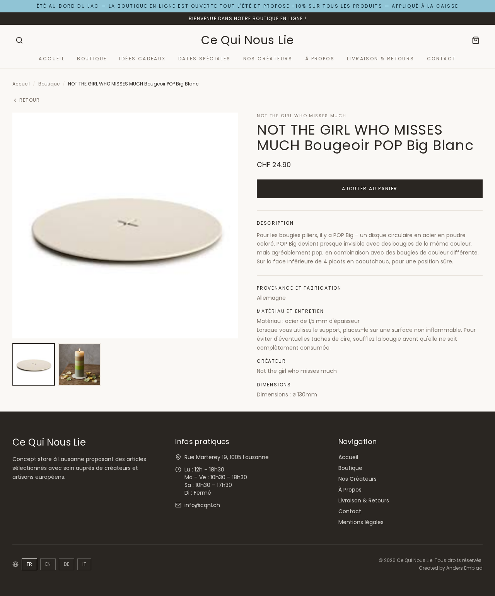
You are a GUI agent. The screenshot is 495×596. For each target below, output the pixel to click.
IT (84, 564)
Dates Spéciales (204, 59)
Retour (29, 100)
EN (48, 564)
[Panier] (476, 40)
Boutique (92, 59)
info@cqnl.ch (202, 505)
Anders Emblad (464, 568)
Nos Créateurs (268, 59)
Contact (441, 59)
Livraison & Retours (381, 59)
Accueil (52, 59)
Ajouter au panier (370, 188)
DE (66, 564)
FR (29, 564)
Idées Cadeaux (142, 59)
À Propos (320, 59)
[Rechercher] (19, 40)
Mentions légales (361, 522)
